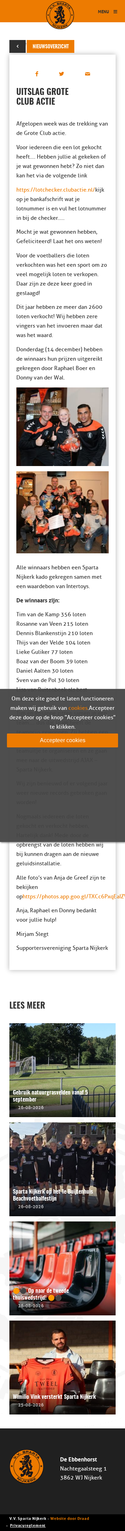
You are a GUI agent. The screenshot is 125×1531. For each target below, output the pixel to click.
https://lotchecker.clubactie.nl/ (55, 189)
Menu (103, 11)
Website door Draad (69, 1518)
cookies (78, 708)
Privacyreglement (27, 1525)
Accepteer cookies (62, 740)
